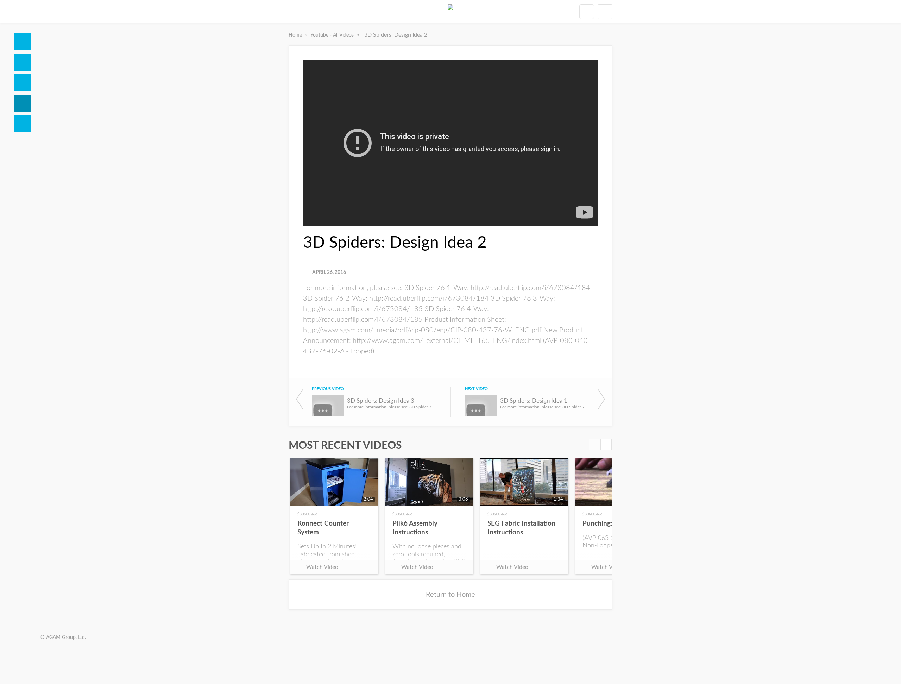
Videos (22, 103)
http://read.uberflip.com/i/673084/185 (363, 309)
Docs (22, 62)
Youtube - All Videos (332, 35)
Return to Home (450, 594)
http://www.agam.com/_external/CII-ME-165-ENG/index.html (447, 340)
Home (22, 41)
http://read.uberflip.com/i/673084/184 (530, 287)
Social (22, 82)
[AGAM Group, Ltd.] (450, 11)
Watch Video (322, 567)
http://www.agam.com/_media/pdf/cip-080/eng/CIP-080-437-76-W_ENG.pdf (422, 330)
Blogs (22, 123)
